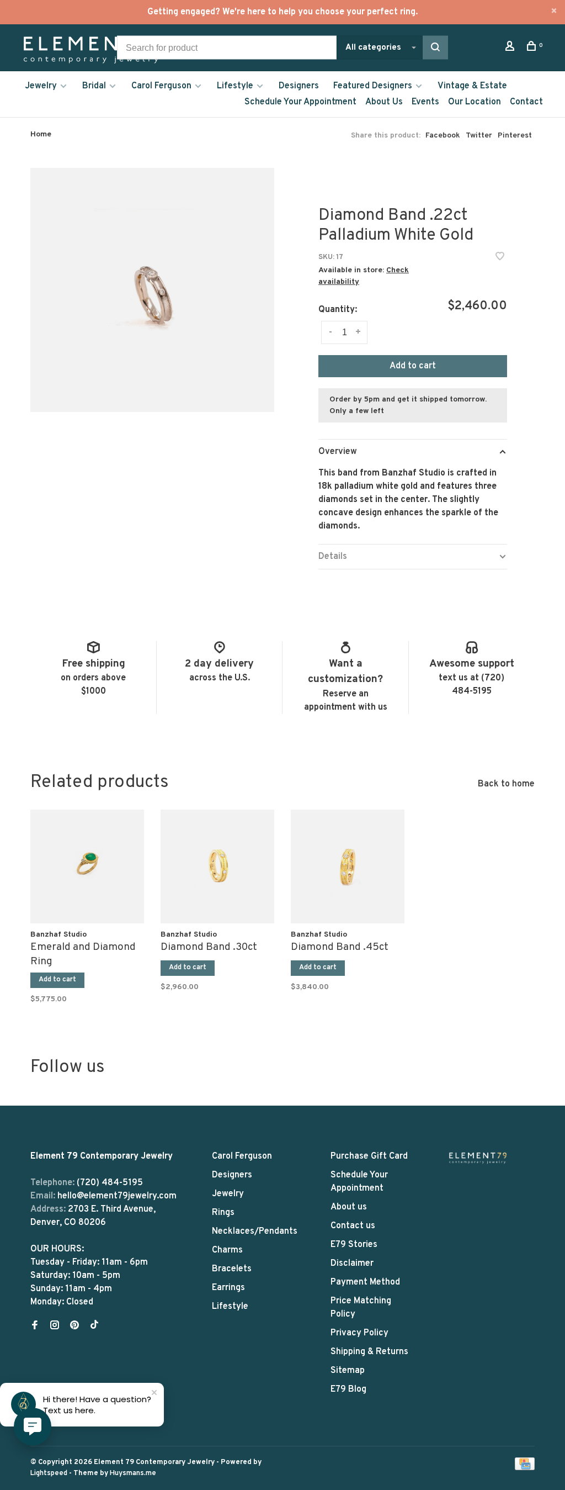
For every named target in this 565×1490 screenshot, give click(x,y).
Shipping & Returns (369, 1351)
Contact (526, 102)
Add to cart (413, 366)
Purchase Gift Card (369, 1156)
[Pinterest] (74, 1326)
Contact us (353, 1226)
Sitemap (348, 1370)
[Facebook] (34, 1326)
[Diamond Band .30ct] (217, 866)
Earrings (228, 1287)
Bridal (94, 86)
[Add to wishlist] (499, 257)
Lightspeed (48, 1473)
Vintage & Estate (472, 86)
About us (349, 1207)
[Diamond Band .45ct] (347, 866)
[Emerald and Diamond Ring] (87, 866)
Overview (337, 451)
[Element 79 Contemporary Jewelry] (478, 1158)
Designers (299, 86)
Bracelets (232, 1269)
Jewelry (41, 86)
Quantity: (337, 309)
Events (425, 102)
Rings (223, 1212)
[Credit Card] (525, 1467)
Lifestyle (235, 86)
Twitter (479, 135)
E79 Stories (354, 1244)
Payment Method (365, 1282)
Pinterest (515, 135)
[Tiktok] (94, 1326)
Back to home (506, 784)
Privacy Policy (359, 1333)
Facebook (442, 135)
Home (40, 134)
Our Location (474, 102)
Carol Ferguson (161, 86)
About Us (384, 102)
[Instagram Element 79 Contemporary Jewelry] (54, 1326)
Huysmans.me (133, 1473)
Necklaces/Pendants (254, 1231)
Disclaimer (352, 1263)
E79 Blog (348, 1389)
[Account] (511, 48)
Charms (227, 1250)
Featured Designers (372, 86)
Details (332, 556)
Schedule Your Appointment (300, 102)
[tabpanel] (87, 904)
